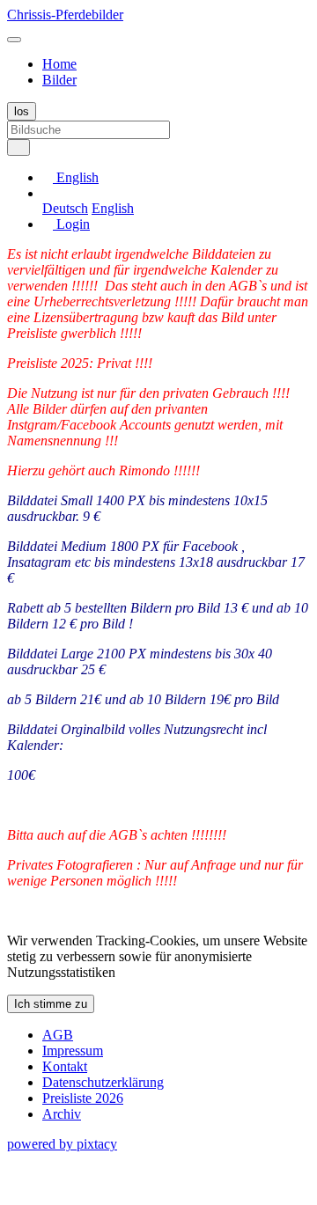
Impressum (72, 1050)
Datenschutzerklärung (103, 1082)
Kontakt (64, 1066)
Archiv (61, 1113)
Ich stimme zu (50, 1003)
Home (59, 63)
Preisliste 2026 (82, 1098)
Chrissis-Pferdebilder (65, 14)
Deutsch (65, 208)
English (113, 208)
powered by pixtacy (62, 1143)
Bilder (59, 79)
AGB (57, 1034)
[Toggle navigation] (14, 39)
